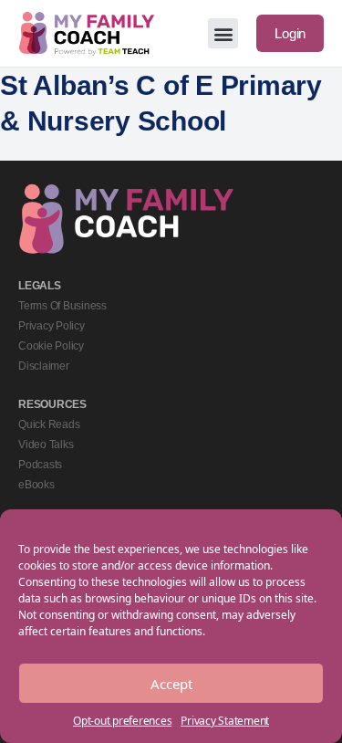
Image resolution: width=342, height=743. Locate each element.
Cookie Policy (51, 346)
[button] (223, 33)
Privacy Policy (51, 325)
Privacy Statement (225, 720)
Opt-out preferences (122, 720)
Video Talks (45, 444)
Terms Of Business (62, 305)
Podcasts (40, 464)
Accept (171, 684)
